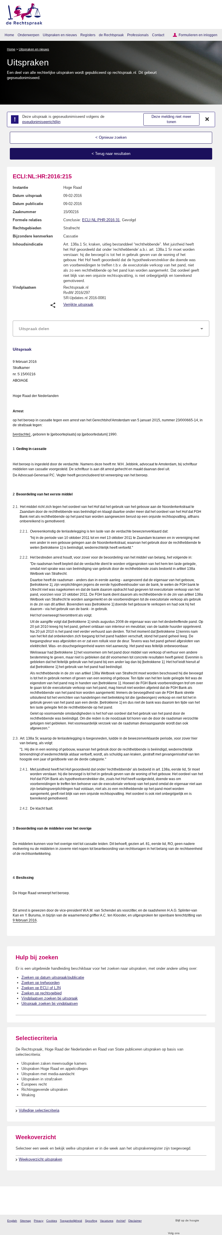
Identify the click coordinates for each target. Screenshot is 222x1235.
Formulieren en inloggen (198, 35)
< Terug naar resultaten (111, 153)
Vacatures (106, 1220)
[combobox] (111, 328)
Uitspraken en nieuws (60, 35)
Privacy (38, 1220)
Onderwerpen (28, 35)
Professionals (138, 35)
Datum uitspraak (27, 195)
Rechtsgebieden (27, 228)
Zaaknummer (24, 212)
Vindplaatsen (24, 287)
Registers (87, 35)
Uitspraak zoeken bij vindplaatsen (49, 1003)
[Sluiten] (207, 119)
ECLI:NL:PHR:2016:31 (101, 220)
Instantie (20, 187)
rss (204, 1221)
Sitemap (25, 1220)
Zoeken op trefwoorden (40, 982)
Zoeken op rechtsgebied (41, 993)
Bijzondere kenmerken (33, 236)
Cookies (51, 1220)
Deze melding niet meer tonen (171, 119)
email (212, 1221)
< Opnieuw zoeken (111, 137)
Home (9, 35)
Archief (120, 1220)
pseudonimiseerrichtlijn (41, 122)
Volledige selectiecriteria (39, 1110)
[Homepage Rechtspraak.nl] (22, 13)
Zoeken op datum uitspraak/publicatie (52, 977)
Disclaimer (135, 1220)
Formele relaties (27, 220)
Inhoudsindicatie (28, 244)
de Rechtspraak (111, 35)
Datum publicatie (28, 204)
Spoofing (91, 1220)
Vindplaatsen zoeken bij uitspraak (49, 998)
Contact (158, 35)
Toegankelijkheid (71, 1220)
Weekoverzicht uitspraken (40, 1159)
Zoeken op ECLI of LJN (41, 988)
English (12, 1220)
